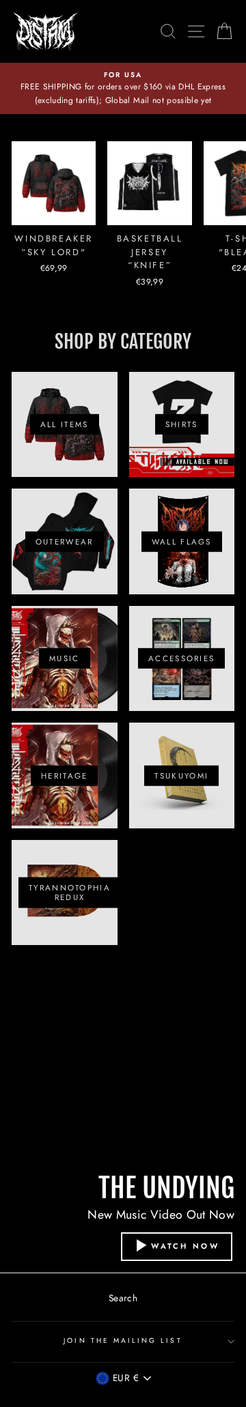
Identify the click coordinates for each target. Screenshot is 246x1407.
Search (123, 1298)
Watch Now (185, 1245)
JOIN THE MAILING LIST (123, 1340)
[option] (123, 88)
